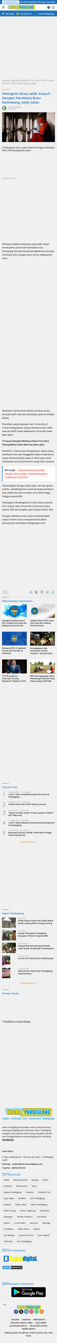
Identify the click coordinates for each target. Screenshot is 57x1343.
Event (34, 1186)
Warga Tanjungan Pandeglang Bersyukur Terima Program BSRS (33, 934)
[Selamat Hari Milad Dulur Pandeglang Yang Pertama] (6, 973)
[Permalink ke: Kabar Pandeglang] (4, 107)
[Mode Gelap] (48, 7)
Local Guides (19, 1223)
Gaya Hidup (9, 1198)
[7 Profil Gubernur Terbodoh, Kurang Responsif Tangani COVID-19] (14, 666)
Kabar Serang (10, 1210)
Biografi (35, 1180)
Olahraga (46, 1223)
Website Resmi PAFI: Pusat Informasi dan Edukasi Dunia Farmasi (42, 623)
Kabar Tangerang (27, 1210)
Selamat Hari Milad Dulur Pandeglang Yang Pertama (35, 972)
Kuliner (7, 1223)
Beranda (6, 80)
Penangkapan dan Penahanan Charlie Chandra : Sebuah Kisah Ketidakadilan (41, 651)
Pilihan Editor (23, 1229)
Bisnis (45, 1180)
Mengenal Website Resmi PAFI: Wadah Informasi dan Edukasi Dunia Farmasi (14, 623)
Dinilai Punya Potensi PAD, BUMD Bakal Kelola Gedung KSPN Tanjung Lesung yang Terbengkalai (35, 921)
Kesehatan (44, 1210)
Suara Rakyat (43, 1235)
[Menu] (4, 7)
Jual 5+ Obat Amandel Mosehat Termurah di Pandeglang (28, 795)
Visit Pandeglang (24, 1241)
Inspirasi (7, 1204)
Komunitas (42, 1216)
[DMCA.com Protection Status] (12, 1267)
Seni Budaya (9, 1235)
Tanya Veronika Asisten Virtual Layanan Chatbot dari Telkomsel (30, 814)
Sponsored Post (26, 1235)
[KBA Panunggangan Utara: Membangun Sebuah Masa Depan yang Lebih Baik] (42, 666)
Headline (22, 1198)
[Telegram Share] (47, 592)
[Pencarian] (53, 7)
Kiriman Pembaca (25, 1216)
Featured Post (44, 1192)
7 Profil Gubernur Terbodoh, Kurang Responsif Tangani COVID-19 (14, 678)
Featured (15, 80)
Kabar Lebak (20, 1204)
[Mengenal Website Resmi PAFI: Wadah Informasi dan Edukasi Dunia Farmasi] (14, 611)
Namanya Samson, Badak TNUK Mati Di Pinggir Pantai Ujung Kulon (30, 833)
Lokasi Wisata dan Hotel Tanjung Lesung (27, 804)
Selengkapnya (27, 842)
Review (36, 1229)
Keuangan (8, 1216)
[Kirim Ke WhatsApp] (53, 592)
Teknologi (8, 1241)
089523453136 (18, 1168)
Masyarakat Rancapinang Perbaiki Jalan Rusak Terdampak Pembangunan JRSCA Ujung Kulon (36, 947)
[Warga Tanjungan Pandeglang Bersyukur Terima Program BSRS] (9, 935)
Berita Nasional (20, 1180)
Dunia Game (21, 1186)
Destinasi (8, 1186)
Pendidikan (8, 1229)
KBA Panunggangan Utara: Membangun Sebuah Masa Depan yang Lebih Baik (42, 678)
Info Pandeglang (37, 1198)
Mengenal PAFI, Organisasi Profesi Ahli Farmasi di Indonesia (14, 650)
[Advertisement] (28, 47)
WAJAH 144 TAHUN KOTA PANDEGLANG (36, 958)
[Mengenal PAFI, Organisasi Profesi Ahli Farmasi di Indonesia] (14, 639)
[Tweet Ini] (36, 592)
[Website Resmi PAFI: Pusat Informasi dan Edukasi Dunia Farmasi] (42, 611)
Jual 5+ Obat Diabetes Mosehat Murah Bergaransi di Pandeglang (31, 824)
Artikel (6, 1180)
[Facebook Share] (31, 592)
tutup (5, 1305)
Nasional (34, 1223)
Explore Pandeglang (12, 1192)
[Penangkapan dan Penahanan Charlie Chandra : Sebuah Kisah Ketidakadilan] (42, 639)
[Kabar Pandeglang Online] (21, 7)
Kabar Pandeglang (15, 107)
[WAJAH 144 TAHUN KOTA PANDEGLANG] (6, 960)
